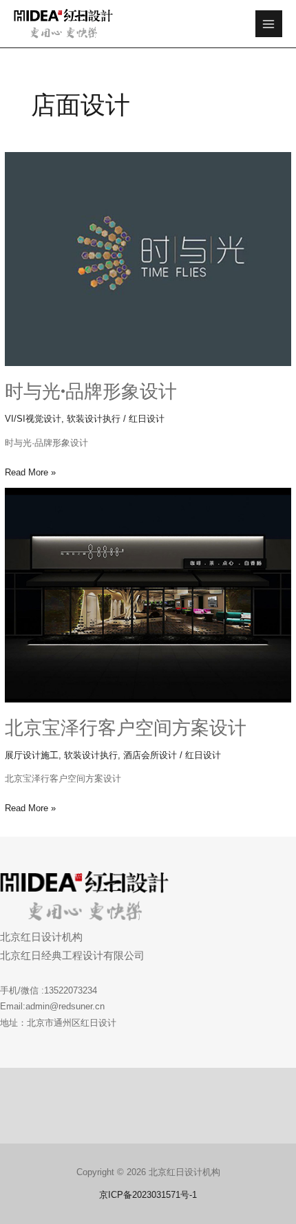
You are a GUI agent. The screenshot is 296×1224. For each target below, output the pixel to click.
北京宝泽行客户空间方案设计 (125, 727)
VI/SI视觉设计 (33, 419)
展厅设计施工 (32, 755)
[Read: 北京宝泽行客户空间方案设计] (148, 595)
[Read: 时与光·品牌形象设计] (148, 259)
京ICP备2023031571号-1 (148, 1195)
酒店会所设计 (150, 755)
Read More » (30, 470)
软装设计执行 (93, 419)
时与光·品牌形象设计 (91, 391)
